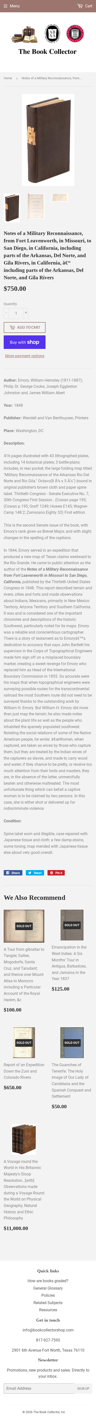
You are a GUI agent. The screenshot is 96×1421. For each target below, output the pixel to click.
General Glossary (48, 1288)
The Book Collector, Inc (49, 1412)
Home (8, 78)
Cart (88, 6)
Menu (15, 6)
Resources (48, 1310)
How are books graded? (48, 1281)
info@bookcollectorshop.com (48, 1330)
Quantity (10, 304)
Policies (48, 1295)
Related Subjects (48, 1302)
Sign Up (83, 1388)
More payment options (24, 356)
